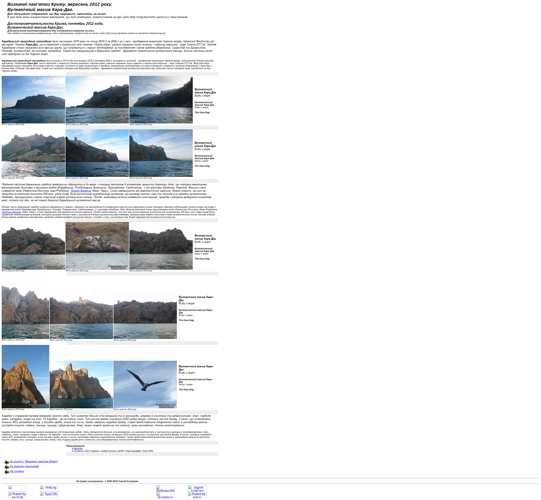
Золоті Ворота (81, 190)
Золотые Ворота (11, 212)
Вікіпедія (78, 448)
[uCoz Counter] (17, 490)
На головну (16, 471)
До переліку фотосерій (24, 466)
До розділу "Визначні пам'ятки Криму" (33, 461)
